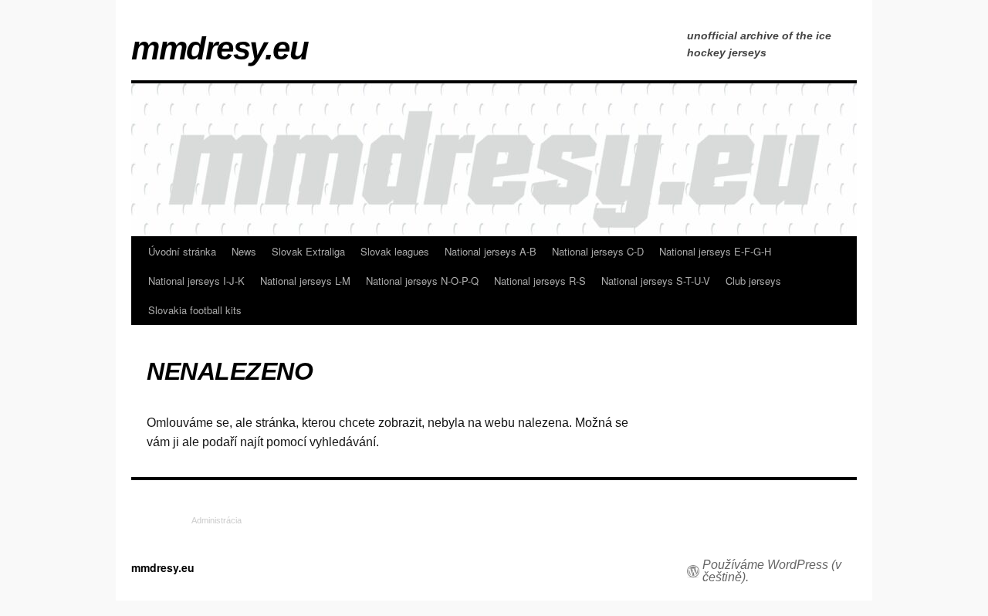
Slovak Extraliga (308, 251)
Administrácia (216, 520)
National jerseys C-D (598, 251)
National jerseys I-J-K (196, 280)
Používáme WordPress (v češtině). (771, 571)
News (244, 251)
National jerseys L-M (305, 280)
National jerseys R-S (540, 280)
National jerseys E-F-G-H (715, 251)
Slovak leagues (394, 251)
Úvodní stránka (182, 251)
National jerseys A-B (490, 251)
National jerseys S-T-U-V (655, 280)
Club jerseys (753, 280)
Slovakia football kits (195, 310)
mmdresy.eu (219, 48)
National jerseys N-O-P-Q (422, 280)
